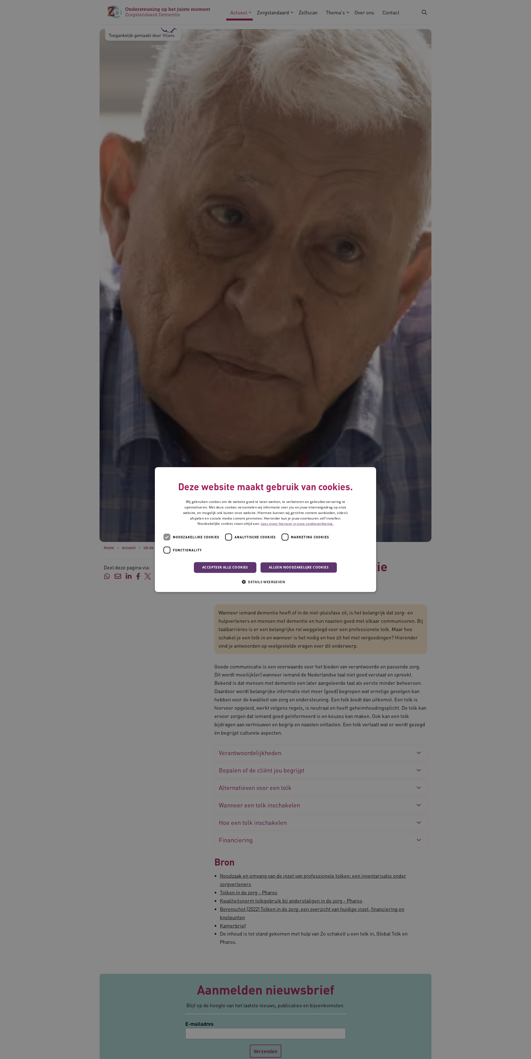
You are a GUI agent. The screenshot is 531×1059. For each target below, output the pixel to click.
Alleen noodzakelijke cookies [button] (299, 567)
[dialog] (265, 529)
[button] (265, 581)
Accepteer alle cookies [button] (225, 567)
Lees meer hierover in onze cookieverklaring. (297, 523)
